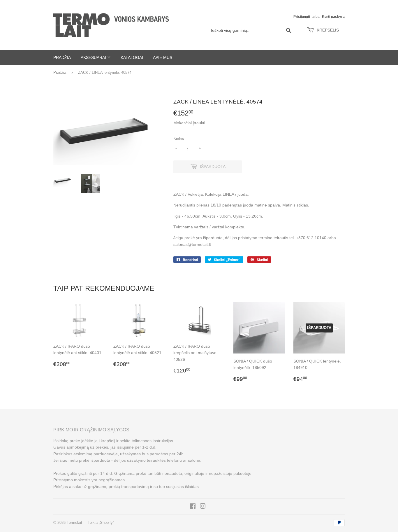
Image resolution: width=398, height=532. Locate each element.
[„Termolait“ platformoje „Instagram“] (203, 507)
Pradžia (62, 57)
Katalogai (132, 57)
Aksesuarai (94, 57)
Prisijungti (301, 17)
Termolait (74, 522)
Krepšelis (327, 30)
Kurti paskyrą (333, 17)
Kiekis (178, 138)
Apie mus (162, 57)
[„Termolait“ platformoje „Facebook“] (193, 507)
